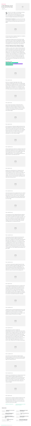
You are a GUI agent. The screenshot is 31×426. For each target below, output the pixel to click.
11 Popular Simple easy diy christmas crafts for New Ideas (24, 416)
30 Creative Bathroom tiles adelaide (10, 419)
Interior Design (3, 4)
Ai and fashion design (8, 62)
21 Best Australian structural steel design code (10, 410)
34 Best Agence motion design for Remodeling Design (24, 410)
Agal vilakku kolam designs (9, 63)
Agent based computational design (18, 63)
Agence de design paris (15, 62)
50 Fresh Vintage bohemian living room (25, 413)
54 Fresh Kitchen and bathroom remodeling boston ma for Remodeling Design (9, 417)
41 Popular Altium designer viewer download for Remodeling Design (23, 419)
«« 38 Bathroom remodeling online (9, 404)
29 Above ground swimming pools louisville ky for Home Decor (9, 413)
